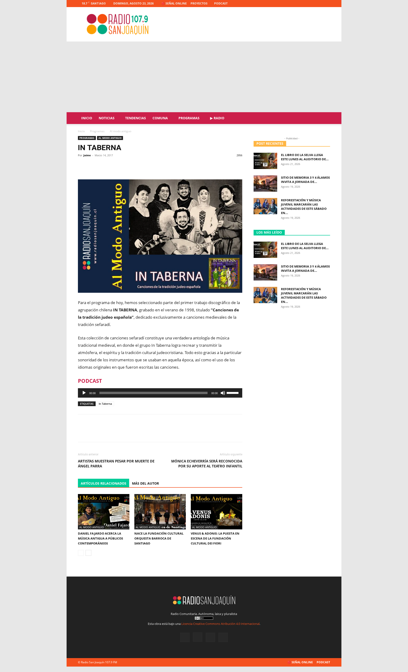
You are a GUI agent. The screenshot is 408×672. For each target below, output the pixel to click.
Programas (189, 118)
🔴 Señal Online (174, 3)
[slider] (233, 392)
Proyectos (199, 3)
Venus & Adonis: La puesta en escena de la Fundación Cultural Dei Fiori (215, 538)
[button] (324, 118)
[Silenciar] (223, 393)
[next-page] (88, 553)
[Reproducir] (84, 393)
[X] (318, 3)
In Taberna (105, 403)
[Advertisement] (204, 77)
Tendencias (135, 118)
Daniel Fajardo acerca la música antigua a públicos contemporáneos (100, 538)
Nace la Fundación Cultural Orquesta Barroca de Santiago (158, 538)
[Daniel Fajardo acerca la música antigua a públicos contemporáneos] (103, 511)
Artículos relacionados (103, 483)
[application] (160, 393)
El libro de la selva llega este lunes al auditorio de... (305, 157)
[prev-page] (81, 553)
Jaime (87, 155)
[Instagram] (310, 3)
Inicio (86, 118)
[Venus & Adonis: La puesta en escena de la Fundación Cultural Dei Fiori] (216, 511)
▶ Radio (217, 118)
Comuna (160, 118)
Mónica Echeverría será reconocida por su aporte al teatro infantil (206, 463)
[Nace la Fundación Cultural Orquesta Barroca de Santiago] (160, 511)
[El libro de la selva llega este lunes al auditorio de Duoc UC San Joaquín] (265, 161)
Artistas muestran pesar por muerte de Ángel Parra (116, 463)
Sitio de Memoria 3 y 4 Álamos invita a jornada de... (305, 179)
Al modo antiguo (110, 138)
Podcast (221, 3)
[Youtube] (326, 3)
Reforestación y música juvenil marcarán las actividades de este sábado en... (304, 206)
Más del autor (145, 483)
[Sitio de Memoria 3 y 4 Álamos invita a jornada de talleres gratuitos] (265, 183)
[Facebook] (303, 3)
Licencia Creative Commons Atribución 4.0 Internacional (220, 624)
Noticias (107, 118)
